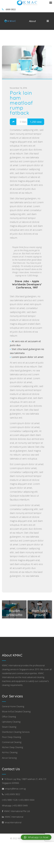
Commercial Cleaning (11, 742)
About (32, 21)
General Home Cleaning (13, 706)
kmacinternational (12, 822)
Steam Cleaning (9, 726)
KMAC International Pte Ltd (16, 811)
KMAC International (13, 816)
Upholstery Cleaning (11, 721)
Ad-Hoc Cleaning (9, 752)
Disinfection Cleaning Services (16, 732)
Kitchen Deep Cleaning (12, 747)
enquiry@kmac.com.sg (15, 788)
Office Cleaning (9, 716)
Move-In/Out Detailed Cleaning (16, 711)
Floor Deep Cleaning (11, 737)
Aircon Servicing (9, 757)
